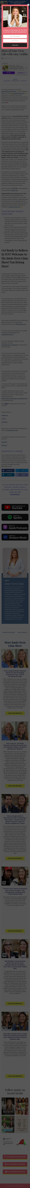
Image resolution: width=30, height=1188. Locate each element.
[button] (28, 5)
